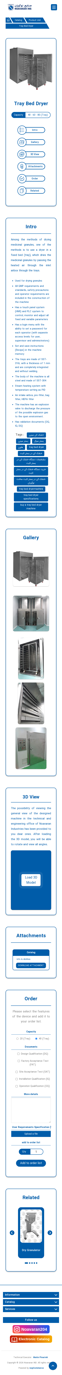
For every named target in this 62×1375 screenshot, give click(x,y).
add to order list (31, 1142)
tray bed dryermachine (31, 489)
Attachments (35, 166)
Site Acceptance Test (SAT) (34, 1072)
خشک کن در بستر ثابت (31, 453)
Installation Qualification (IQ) (34, 1079)
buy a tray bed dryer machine (31, 506)
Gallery (35, 142)
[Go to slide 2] (29, 1263)
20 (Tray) (25, 1039)
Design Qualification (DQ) (34, 1054)
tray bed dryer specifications (31, 497)
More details (31, 1094)
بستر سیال (39, 441)
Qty (24, 1152)
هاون (20, 447)
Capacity (18, 115)
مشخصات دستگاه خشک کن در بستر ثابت (31, 461)
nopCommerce (36, 1368)
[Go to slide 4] (34, 1263)
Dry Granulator (31, 1250)
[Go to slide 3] (32, 1263)
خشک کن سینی (36, 435)
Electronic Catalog (34, 1339)
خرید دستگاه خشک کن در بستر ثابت (31, 471)
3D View (34, 154)
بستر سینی (23, 441)
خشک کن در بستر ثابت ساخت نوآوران (31, 481)
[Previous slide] (12, 1232)
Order (35, 179)
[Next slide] (50, 1232)
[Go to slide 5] (36, 1263)
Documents (31, 1047)
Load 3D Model (31, 880)
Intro (35, 130)
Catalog (31, 952)
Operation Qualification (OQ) (34, 1086)
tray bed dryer (36, 447)
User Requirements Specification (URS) (31, 1127)
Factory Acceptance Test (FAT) (34, 1063)
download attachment (31, 965)
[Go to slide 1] (26, 1263)
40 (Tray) (44, 1039)
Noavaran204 (34, 1329)
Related (34, 191)
